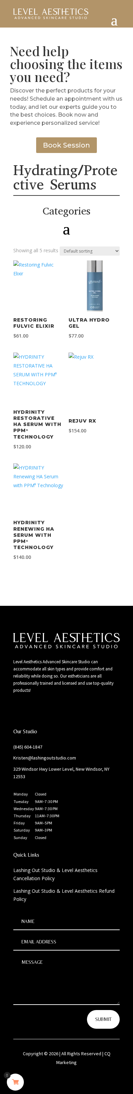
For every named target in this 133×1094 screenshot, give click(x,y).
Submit (103, 1019)
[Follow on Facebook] (18, 709)
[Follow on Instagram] (32, 709)
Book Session (66, 145)
